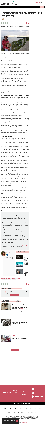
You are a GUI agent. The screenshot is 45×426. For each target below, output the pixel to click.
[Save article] (28, 23)
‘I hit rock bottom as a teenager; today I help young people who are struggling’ (26, 258)
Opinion (14, 319)
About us (24, 394)
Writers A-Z (22, 403)
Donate (23, 391)
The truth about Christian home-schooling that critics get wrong (19, 337)
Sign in (12, 295)
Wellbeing (14, 279)
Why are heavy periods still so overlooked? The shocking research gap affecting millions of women (20, 306)
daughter (8, 278)
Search (43, 2)
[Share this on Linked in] (5, 23)
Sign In (40, 2)
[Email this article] (7, 23)
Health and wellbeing (6, 279)
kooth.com (17, 245)
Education (13, 278)
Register (36, 2)
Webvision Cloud (24, 422)
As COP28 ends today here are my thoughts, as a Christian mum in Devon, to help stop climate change (26, 265)
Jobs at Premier (25, 393)
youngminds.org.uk (24, 245)
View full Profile (6, 274)
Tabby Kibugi (22, 339)
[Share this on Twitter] (3, 23)
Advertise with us (25, 389)
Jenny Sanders (22, 308)
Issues (14, 403)
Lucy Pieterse (6, 18)
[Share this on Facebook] (1, 23)
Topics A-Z (18, 403)
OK (17, 421)
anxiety (3, 278)
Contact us (24, 399)
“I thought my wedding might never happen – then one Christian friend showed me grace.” (20, 322)
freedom (18, 278)
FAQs (23, 396)
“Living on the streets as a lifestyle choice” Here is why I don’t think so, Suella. (26, 272)
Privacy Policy (25, 398)
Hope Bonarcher (22, 324)
